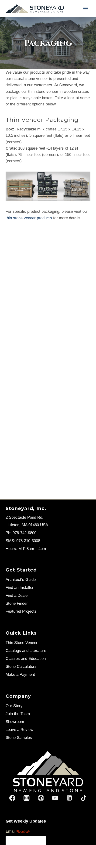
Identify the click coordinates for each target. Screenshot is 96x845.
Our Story (14, 706)
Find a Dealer (17, 595)
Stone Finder (17, 603)
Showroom (15, 721)
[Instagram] (27, 798)
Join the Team (18, 714)
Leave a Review (19, 729)
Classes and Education (26, 658)
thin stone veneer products (29, 218)
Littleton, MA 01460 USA (27, 525)
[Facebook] (12, 798)
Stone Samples (19, 737)
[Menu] (85, 8)
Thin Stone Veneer (22, 642)
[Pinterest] (41, 798)
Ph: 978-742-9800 (21, 533)
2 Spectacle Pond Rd (24, 517)
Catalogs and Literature (26, 650)
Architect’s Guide (21, 579)
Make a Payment (20, 674)
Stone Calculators (21, 666)
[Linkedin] (69, 798)
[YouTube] (55, 798)
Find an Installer (20, 587)
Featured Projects (21, 611)
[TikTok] (83, 798)
